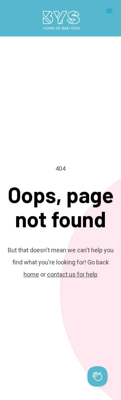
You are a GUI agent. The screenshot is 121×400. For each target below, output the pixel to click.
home (31, 274)
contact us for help (72, 274)
